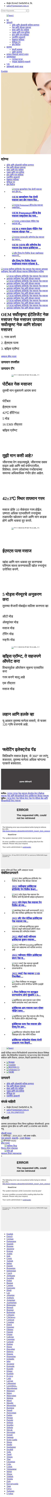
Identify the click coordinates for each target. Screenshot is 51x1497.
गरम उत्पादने (6, 1138)
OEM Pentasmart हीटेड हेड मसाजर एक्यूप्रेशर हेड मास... (26, 214)
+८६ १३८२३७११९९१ (15, 1112)
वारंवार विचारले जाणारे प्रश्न (17, 54)
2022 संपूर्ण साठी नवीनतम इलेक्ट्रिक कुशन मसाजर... (24, 938)
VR (8, 64)
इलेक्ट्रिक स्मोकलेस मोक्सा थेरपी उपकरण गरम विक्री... (27, 1041)
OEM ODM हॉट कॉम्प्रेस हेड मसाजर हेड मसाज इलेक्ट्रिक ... (26, 246)
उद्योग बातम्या (17, 52)
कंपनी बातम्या (17, 49)
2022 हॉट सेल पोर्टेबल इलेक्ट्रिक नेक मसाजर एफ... (27, 920)
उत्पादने (9, 22)
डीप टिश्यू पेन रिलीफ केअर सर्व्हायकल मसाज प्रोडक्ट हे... (25, 262)
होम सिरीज (16, 44)
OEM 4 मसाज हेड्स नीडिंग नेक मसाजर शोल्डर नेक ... (27, 230)
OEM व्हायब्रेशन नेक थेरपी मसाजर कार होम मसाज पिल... (25, 198)
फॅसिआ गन (16, 42)
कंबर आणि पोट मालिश (20, 30)
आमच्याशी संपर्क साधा (15, 66)
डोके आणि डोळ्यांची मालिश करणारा (25, 25)
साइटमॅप (15, 1138)
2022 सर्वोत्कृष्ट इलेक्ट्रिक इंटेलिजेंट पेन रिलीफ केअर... (25, 888)
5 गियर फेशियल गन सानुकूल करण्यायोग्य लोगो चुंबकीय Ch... (26, 993)
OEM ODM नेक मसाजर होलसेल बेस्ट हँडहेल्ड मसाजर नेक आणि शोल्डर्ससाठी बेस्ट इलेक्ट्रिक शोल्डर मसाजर (25, 794)
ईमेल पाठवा (5, 1143)
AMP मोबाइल (24, 1138)
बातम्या (9, 47)
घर (8, 20)
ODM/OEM (17, 59)
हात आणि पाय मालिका (20, 35)
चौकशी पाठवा (6, 1133)
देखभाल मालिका (18, 39)
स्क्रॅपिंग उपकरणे (18, 37)
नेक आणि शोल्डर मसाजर (21, 27)
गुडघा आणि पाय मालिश (21, 32)
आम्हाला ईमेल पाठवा (8, 356)
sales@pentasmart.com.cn (18, 6)
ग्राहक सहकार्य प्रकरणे (21, 62)
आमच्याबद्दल (11, 57)
